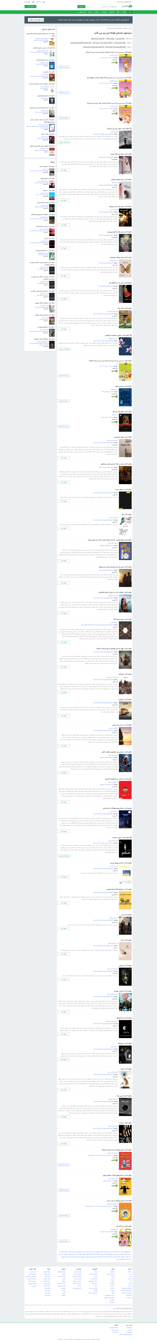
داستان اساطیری (107, 925)
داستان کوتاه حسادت (66, 845)
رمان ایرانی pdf (66, 162)
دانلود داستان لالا (64, 524)
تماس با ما (27, 2)
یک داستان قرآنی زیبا (84, 555)
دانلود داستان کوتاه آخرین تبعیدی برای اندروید (78, 1006)
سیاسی (112, 1288)
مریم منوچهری (112, 338)
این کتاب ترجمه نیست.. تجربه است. (102, 43)
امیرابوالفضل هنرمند (42, 341)
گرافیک (95, 1290)
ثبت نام (39, 2)
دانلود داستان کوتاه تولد (87, 950)
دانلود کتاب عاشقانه (67, 189)
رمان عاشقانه (77, 189)
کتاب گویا (66, 850)
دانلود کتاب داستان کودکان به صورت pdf (80, 794)
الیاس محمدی (112, 517)
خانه (130, 12)
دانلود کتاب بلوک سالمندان (123, 437)
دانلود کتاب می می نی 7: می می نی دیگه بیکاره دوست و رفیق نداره (109, 78)
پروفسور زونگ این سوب (106, 1254)
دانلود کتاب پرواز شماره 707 (122, 619)
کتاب (117, 1314)
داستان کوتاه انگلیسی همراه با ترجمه (76, 629)
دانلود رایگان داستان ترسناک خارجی (71, 656)
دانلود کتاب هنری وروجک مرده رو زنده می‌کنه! (117, 1150)
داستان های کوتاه (65, 605)
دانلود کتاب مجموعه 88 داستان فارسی (119, 889)
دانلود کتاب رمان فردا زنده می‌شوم (120, 206)
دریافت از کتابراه (63, 67)
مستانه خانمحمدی (111, 677)
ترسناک (104, 392)
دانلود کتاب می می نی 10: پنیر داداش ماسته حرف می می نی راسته (109, 103)
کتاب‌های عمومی (44, 88)
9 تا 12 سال (96, 1155)
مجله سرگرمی (46, 1279)
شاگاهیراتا (113, 1229)
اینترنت (95, 1272)
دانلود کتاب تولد (126, 940)
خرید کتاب (115, 1332)
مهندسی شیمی (77, 1283)
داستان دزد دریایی (107, 602)
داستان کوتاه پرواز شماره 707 (110, 636)
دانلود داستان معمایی (92, 661)
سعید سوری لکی (111, 311)
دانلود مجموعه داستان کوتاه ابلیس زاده (77, 1106)
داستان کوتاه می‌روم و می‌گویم (67, 343)
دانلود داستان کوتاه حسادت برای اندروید (92, 848)
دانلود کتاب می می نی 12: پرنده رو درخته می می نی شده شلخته (110, 361)
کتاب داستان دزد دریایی (81, 602)
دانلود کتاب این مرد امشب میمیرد (73, 1254)
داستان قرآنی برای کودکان (78, 552)
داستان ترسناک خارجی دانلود (110, 659)
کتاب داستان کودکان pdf (81, 764)
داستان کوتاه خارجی (68, 661)
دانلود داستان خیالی (104, 1003)
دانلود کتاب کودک (113, 557)
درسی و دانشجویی (109, 1295)
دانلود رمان (96, 162)
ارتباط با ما (129, 1328)
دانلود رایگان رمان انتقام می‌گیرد (98, 194)
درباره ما (129, 1330)
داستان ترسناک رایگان (91, 663)
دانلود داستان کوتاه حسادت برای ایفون (71, 848)
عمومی (96, 12)
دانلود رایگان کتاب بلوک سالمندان (104, 452)
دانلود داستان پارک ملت (89, 318)
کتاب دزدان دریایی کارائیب (67, 602)
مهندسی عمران (77, 1274)
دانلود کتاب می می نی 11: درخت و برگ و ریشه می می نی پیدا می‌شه (109, 52)
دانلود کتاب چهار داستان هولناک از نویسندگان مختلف (114, 649)
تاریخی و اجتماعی (31, 1279)
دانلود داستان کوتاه (76, 447)
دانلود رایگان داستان (73, 735)
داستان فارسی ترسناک (96, 447)
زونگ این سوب (120, 39)
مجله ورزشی (47, 1283)
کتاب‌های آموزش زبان (42, 269)
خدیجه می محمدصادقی (97, 39)
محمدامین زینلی (112, 1072)
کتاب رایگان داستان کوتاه (67, 689)
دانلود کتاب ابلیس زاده (124, 1096)
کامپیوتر (111, 12)
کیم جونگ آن (43, 305)
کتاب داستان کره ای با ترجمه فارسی (92, 821)
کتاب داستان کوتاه (101, 449)
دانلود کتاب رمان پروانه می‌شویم (121, 257)
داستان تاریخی (80, 925)
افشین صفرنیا (112, 728)
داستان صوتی (100, 136)
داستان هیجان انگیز (65, 497)
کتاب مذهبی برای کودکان (105, 550)
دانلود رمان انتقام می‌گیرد (82, 194)
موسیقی (63, 1288)
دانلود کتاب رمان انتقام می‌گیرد (121, 179)
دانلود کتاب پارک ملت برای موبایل (82, 323)
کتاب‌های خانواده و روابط (42, 64)
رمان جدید (81, 162)
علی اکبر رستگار (112, 543)
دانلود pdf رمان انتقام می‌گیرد (75, 192)
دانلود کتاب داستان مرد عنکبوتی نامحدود (118, 779)
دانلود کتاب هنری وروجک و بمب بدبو (119, 1201)
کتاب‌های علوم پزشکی (42, 138)
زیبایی (64, 1279)
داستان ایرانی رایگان (79, 449)
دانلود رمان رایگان (107, 162)
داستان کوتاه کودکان (101, 557)
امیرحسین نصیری (111, 440)
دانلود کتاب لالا (127, 514)
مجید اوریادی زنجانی (42, 50)
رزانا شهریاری (112, 260)
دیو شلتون (113, 389)
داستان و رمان (105, 417)
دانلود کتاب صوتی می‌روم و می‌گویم (93, 345)
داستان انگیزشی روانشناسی (88, 737)
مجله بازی (47, 1276)
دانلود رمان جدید (89, 162)
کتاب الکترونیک (113, 1328)
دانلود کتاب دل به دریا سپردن (122, 725)
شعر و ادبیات (33, 1272)
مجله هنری (47, 1293)
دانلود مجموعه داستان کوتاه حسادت (102, 1135)
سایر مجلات (47, 1295)
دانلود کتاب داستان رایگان (104, 823)
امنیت (95, 1276)
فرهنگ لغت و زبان (127, 1293)
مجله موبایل (47, 1274)
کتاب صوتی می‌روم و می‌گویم (84, 343)
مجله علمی (47, 1288)
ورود (44, 2)
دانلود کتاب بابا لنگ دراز (124, 1226)
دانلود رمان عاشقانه (86, 189)
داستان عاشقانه (108, 845)
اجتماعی (112, 1286)
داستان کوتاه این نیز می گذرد (72, 139)
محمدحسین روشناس (110, 1021)
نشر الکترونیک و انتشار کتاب (124, 2)
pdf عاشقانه (74, 164)
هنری (64, 1293)
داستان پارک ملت (82, 321)
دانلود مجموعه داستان (87, 976)
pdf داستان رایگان (86, 605)
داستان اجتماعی (76, 497)
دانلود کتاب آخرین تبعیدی (123, 991)
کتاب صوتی (82, 12)
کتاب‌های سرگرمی (43, 345)
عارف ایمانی (113, 622)
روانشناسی (111, 1283)
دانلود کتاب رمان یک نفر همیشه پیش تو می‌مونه (115, 567)
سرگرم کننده (88, 1206)
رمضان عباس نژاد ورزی (41, 38)
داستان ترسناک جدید (103, 663)
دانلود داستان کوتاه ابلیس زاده (72, 1108)
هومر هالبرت (113, 811)
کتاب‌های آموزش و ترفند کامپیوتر (40, 126)
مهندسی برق (78, 1279)
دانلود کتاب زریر (126, 915)
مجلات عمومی (33, 76)
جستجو (81, 7)
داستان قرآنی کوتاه (66, 552)
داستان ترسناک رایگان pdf (76, 659)
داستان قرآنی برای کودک (76, 550)
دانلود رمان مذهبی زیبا (100, 164)
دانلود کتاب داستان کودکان (97, 762)
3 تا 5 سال (107, 58)
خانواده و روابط (62, 1276)
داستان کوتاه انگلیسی (99, 632)
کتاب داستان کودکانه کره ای (74, 821)
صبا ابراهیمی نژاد (111, 994)
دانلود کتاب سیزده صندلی (123, 386)
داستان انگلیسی (88, 632)
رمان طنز (96, 577)
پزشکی (112, 1276)
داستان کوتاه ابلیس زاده (86, 1108)
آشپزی (64, 1274)
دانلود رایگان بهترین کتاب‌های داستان (39, 171)
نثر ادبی (130, 1286)
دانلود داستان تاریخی (73, 707)
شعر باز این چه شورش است (123, 1259)
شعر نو (130, 1279)
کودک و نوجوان (62, 1286)
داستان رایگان (93, 823)
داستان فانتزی (114, 1003)
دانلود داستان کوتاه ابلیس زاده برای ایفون (87, 1110)
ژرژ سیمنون (44, 205)
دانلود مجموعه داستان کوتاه (91, 607)
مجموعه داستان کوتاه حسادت (84, 1135)
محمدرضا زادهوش (42, 253)
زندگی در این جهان (118, 1254)
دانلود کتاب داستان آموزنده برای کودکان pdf (79, 767)
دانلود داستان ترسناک (112, 454)
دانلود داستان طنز (100, 707)
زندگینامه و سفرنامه (127, 1288)
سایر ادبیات (129, 1297)
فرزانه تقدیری (43, 217)
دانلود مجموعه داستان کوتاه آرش (90, 1081)
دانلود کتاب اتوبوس (125, 699)
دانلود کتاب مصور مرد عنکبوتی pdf (87, 796)
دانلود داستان (94, 325)
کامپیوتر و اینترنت (92, 1293)
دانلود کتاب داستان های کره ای (93, 818)
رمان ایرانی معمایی (107, 447)
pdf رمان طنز (81, 577)
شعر (112, 58)
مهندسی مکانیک (77, 1281)
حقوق (113, 1293)
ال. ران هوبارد (43, 62)
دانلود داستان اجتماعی (95, 709)
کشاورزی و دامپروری (109, 1297)
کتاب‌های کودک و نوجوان (106, 545)
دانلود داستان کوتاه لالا (87, 524)
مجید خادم (44, 110)
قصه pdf (64, 767)
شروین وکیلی (112, 918)
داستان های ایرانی (98, 976)
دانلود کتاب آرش (126, 1069)
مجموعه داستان (92, 873)
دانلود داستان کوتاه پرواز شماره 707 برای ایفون (101, 639)
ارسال (99, 1316)
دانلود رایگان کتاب (104, 712)
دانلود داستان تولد (75, 950)
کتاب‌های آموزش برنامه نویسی (40, 40)
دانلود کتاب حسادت (125, 1123)
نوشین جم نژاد (43, 229)
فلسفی (112, 1290)
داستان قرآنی (89, 552)
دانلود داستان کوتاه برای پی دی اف (108, 607)
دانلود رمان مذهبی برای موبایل (85, 164)
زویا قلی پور (44, 241)
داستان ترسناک (110, 827)
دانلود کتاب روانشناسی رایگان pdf (83, 740)
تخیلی (88, 1003)
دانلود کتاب (64, 170)
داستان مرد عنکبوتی (107, 764)
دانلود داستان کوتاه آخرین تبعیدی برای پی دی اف (99, 1001)
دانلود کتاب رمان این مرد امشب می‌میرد (91, 1257)
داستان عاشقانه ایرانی (89, 845)
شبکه (95, 1286)
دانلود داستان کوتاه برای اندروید (103, 684)
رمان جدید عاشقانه (108, 166)
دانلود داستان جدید (68, 323)
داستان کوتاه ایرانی (66, 447)
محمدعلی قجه (43, 329)
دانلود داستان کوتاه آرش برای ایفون (108, 1086)
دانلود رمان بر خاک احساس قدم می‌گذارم (99, 479)
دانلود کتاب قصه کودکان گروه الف (74, 789)
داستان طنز (109, 707)
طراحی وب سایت (93, 1288)
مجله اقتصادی (46, 1281)
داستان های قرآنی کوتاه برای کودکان (68, 555)
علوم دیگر (112, 1302)
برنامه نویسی (94, 1279)
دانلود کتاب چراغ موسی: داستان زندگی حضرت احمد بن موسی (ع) (110, 540)
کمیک (130, 1283)
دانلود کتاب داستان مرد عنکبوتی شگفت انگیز (117, 752)
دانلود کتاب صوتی (84, 136)
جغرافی (112, 1281)
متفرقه (64, 1295)
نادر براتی (44, 169)
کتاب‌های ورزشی (44, 319)
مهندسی (103, 12)
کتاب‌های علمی (44, 98)
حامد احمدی (113, 866)
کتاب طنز (85, 707)
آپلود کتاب (30, 6)
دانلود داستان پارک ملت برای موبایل (96, 321)
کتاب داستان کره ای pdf (109, 821)
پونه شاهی (113, 132)
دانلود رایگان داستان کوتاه (81, 689)
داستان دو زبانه (108, 629)
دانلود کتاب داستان (67, 976)
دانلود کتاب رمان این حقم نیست (121, 154)
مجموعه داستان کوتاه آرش (74, 1081)
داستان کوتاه (108, 136)
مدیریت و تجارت (32, 1281)
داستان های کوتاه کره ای (77, 818)
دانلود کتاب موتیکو (125, 674)
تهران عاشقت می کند (119, 43)
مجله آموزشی (46, 1286)
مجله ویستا (44, 74)
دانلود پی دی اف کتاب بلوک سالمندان (68, 452)
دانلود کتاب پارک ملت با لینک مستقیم (102, 323)
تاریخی (112, 1279)
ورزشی (64, 1290)
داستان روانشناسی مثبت (103, 737)
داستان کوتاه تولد (65, 950)
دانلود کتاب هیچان (125, 966)
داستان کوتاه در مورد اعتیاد (104, 1079)
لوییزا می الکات (110, 39)
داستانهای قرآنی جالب (112, 555)
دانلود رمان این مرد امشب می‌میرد (71, 1257)
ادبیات (124, 12)
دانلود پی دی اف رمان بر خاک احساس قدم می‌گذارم (89, 476)
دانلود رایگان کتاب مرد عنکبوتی (105, 796)
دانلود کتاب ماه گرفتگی (124, 1018)
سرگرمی (64, 1281)
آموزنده (90, 1155)
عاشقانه (111, 1232)
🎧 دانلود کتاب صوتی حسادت (122, 838)
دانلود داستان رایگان (109, 325)
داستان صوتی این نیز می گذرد (88, 139)
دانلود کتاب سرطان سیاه (123, 489)
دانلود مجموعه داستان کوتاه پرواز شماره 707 (104, 634)
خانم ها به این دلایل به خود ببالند (111, 1257)
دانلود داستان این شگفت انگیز (91, 1254)
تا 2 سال (102, 58)
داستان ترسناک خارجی (80, 661)
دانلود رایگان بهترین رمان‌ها (41, 112)
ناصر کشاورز (113, 55)
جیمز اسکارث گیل (42, 181)
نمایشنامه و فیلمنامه (126, 1290)
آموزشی (34, 1286)
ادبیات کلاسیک (104, 1232)
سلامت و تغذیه (62, 1283)
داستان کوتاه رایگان (112, 449)
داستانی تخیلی (82, 1003)
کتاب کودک (76, 762)
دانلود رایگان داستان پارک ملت (104, 318)
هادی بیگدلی (43, 193)
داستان (101, 325)
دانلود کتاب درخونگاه (125, 1043)
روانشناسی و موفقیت (30, 1276)
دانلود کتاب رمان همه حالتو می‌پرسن (119, 232)
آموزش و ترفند (93, 1274)
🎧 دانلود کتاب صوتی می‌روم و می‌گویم (118, 335)
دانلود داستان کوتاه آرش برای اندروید (68, 1084)
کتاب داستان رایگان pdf (95, 764)
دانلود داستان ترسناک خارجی (104, 656)
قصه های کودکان (78, 791)
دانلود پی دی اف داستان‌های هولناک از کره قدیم (94, 825)
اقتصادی (112, 1272)
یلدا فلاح (114, 183)
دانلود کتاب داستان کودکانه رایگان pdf (101, 767)
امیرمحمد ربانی (112, 755)
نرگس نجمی (113, 210)
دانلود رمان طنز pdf (87, 577)
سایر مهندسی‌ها (77, 1288)
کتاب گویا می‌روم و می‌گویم (110, 345)
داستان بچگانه (98, 552)
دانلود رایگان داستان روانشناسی (103, 735)
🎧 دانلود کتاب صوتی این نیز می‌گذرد (119, 129)
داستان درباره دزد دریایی (95, 602)
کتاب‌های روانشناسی (43, 76)
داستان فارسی (108, 497)
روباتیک (79, 1286)
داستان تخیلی (71, 925)
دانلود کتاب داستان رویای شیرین (121, 863)
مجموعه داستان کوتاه (77, 607)
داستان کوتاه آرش (97, 1084)
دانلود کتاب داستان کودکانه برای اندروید (102, 794)
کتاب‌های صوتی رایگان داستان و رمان (39, 52)
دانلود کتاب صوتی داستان (72, 136)
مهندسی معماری (77, 1276)
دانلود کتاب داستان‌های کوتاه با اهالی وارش (117, 1175)
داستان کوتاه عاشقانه (65, 1030)
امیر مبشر (44, 317)
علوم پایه (112, 1300)
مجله (90, 12)
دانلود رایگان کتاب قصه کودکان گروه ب (92, 769)
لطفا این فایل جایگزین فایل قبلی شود (81, 43)
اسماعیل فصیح (112, 943)
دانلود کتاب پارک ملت (124, 308)
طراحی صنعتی (77, 1272)
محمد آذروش (43, 267)
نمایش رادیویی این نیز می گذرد (105, 139)
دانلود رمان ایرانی (111, 164)
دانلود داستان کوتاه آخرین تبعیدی (100, 1006)
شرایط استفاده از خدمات (125, 1334)
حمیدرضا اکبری (112, 1178)
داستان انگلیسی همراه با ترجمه (95, 629)
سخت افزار (94, 1283)
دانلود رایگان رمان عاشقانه (98, 189)
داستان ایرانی (92, 497)
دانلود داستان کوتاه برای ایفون (105, 609)
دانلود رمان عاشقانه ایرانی (95, 221)
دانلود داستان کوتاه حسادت (110, 848)
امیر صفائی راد (43, 148)
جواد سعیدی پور (111, 969)
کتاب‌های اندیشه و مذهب (41, 195)
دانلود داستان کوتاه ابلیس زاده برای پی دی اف (100, 1106)
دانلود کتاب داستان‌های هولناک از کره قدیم (117, 808)
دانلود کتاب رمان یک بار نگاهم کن (120, 283)
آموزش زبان (129, 1295)
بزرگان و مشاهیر (61, 1272)
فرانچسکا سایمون (111, 1153)
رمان (101, 162)
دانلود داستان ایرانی (90, 449)
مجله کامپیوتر (46, 1272)
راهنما (33, 2)
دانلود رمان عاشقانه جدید (95, 166)
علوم (118, 12)
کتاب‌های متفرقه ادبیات (42, 295)
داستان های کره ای (107, 818)
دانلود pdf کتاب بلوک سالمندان (87, 452)
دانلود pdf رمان (74, 162)
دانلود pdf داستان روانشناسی (87, 735)
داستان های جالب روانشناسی (73, 737)
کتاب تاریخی (64, 707)
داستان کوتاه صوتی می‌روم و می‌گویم (102, 343)
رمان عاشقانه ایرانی (88, 192)
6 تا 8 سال (110, 1155)
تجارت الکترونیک (93, 1281)
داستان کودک (108, 762)
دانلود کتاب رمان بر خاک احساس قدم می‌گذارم (116, 464)
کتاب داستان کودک (107, 552)
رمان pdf (74, 216)
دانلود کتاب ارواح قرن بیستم (122, 412)
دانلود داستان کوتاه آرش (84, 1084)
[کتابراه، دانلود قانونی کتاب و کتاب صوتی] (114, 63)
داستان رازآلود (70, 449)
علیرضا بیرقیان (112, 1099)
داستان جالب (91, 707)
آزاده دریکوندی (112, 595)
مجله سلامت (47, 1290)
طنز (81, 707)
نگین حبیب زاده (43, 125)
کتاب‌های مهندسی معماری (41, 150)
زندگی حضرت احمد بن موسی (90, 550)
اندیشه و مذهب (110, 1274)
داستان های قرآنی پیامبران (98, 555)
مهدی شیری (44, 86)
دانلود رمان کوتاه (62, 1001)
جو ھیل (114, 415)
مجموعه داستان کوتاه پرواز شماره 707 (82, 634)
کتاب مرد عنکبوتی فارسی (71, 796)
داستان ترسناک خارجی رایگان (88, 656)
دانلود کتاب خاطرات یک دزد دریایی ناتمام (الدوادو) (115, 592)
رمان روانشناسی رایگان (98, 740)
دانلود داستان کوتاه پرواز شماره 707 (92, 636)
